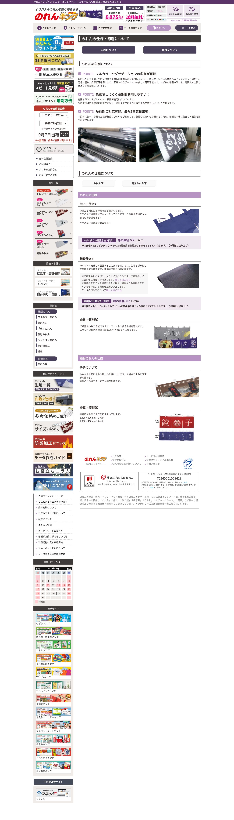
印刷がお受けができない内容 (52, 536)
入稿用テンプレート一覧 (50, 495)
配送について (45, 519)
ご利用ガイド (46, 164)
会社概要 (116, 455)
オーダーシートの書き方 (50, 530)
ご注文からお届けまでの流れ (52, 501)
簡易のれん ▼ (139, 183)
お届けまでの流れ (48, 175)
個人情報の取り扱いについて (126, 463)
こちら (185, 482)
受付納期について (47, 507)
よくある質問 (45, 524)
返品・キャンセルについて (51, 548)
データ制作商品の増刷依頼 (51, 553)
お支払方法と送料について (51, 513)
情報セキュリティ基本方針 (159, 459)
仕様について (170, 50)
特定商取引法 (119, 459)
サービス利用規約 (155, 455)
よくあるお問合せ (48, 169)
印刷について (109, 50)
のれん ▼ (98, 183)
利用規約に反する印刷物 (50, 542)
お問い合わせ (153, 463)
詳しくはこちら (123, 279)
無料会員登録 (46, 158)
